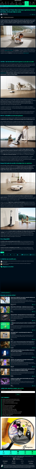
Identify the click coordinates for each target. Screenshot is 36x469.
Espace (12, 385)
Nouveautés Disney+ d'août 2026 (7, 408)
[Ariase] (31, 463)
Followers (10, 453)
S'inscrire (18, 394)
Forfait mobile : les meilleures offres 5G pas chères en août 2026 (12, 411)
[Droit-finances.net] (5, 463)
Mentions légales (22, 456)
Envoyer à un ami (25, 254)
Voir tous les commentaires (5, 292)
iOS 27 (3, 404)
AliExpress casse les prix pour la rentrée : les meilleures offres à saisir (23, 323)
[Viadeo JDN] (22, 463)
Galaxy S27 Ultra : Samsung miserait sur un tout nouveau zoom (23, 314)
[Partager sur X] (3, 255)
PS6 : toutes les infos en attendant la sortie (8, 405)
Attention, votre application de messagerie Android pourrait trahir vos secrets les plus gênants (22, 360)
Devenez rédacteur (11, 456)
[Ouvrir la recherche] (35, 0)
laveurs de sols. (26, 53)
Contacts (15, 456)
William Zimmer (5, 14)
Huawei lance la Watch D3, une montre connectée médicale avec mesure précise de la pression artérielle (23, 298)
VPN (8, 4)
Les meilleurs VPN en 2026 (6, 415)
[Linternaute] (31, 461)
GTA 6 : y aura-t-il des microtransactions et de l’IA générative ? (23, 342)
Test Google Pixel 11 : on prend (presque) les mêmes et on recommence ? (21, 333)
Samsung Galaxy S (13, 320)
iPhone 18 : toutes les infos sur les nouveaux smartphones (11, 400)
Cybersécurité (12, 4)
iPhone (12, 311)
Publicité (18, 456)
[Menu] (1, 0)
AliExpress (12, 329)
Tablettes (20, 6)
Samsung (12, 375)
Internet (14, 6)
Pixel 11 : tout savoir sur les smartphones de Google (10, 403)
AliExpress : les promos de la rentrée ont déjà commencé (10, 399)
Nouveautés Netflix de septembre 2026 (8, 406)
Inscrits (25, 453)
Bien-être (33, 4)
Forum (30, 4)
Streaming (20, 4)
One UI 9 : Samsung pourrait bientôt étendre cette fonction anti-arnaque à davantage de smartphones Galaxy (23, 369)
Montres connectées (13, 304)
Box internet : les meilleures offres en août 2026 (9, 410)
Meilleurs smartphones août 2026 (7, 414)
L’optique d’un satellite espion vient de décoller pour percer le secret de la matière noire (22, 379)
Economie (9, 6)
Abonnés (18, 453)
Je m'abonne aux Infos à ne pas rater (9, 17)
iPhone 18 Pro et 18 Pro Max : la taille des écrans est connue (22, 307)
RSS (32, 453)
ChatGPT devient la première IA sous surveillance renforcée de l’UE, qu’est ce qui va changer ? (22, 350)
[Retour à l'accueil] (18, 0)
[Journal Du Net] (22, 461)
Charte (32, 456)
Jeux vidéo (12, 347)
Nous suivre (33, 254)
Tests (11, 339)
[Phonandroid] (2, 466)
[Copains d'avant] (13, 463)
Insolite (12, 6)
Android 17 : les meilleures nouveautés (8, 401)
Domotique (5, 6)
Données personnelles (28, 456)
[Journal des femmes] (5, 461)
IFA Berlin (2, 252)
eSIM (16, 4)
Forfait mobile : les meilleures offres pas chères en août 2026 (11, 413)
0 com (31, 14)
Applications (12, 366)
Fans (4, 453)
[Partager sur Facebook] (10, 255)
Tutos (6, 4)
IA (23, 4)
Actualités (27, 4)
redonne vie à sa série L (9, 50)
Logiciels (17, 6)
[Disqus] (18, 280)
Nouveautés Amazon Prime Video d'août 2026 (9, 409)
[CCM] (13, 461)
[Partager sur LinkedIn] (17, 255)
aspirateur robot (3, 73)
